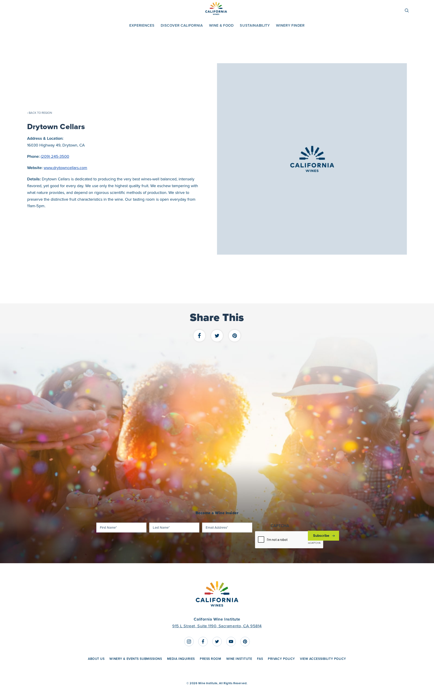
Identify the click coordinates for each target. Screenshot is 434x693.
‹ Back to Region (39, 113)
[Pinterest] (234, 336)
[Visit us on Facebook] (203, 641)
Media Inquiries (181, 658)
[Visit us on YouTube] (231, 641)
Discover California (182, 25)
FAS (260, 658)
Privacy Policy (281, 658)
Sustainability (255, 25)
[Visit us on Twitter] (217, 641)
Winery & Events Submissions (135, 658)
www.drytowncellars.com (65, 168)
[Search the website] (409, 10)
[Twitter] (217, 336)
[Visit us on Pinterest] (245, 641)
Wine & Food (221, 25)
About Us (96, 658)
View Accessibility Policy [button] (323, 658)
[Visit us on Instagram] (189, 641)
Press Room (210, 658)
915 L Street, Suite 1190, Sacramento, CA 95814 (217, 626)
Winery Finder (290, 25)
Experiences (141, 25)
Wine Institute (239, 658)
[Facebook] (199, 336)
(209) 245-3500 (55, 156)
